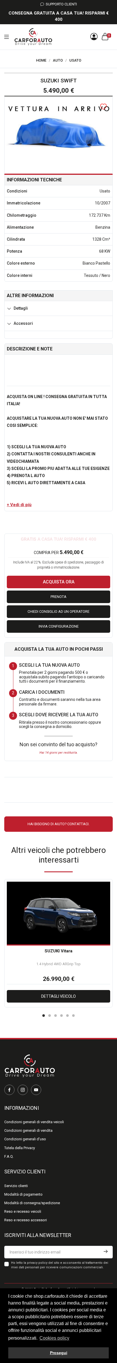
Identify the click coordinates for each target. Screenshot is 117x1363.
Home (41, 60)
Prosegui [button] (58, 1352)
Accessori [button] (23, 323)
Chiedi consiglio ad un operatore (58, 611)
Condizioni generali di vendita (28, 1130)
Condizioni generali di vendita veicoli (34, 1122)
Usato (75, 60)
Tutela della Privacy (19, 1148)
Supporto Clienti (60, 4)
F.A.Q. (9, 1156)
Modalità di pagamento (23, 1194)
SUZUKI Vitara (58, 951)
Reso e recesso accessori (25, 1220)
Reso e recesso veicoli (22, 1211)
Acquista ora (58, 582)
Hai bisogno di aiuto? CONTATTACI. (58, 824)
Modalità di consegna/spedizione (32, 1203)
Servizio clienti (16, 1186)
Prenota (58, 597)
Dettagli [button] (21, 308)
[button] (19, 504)
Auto (58, 60)
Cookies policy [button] (54, 1338)
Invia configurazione (59, 626)
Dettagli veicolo (58, 996)
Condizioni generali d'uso (25, 1139)
